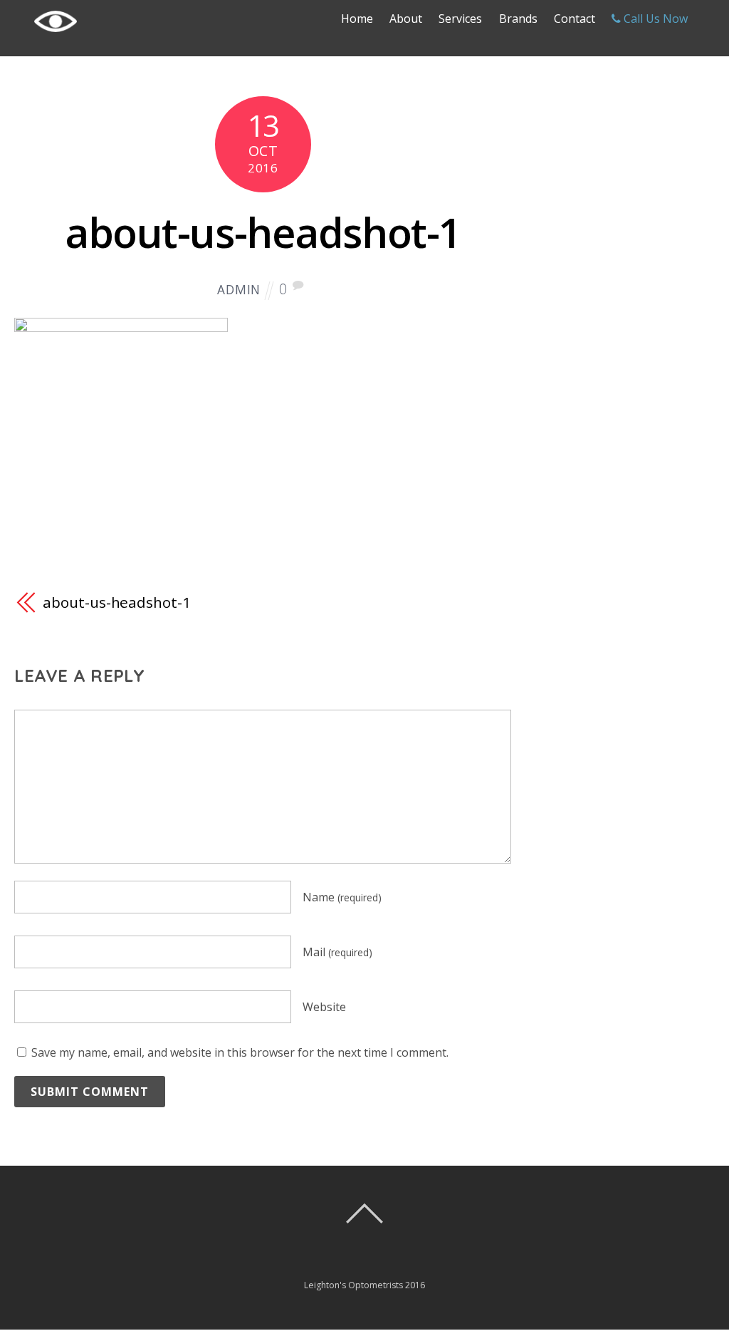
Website (324, 1007)
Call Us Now (654, 18)
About (405, 18)
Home (357, 18)
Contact (574, 18)
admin (239, 289)
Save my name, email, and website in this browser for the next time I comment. (240, 1052)
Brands (518, 18)
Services (460, 18)
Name (342, 897)
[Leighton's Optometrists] (55, 36)
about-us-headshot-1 (263, 232)
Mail (337, 952)
